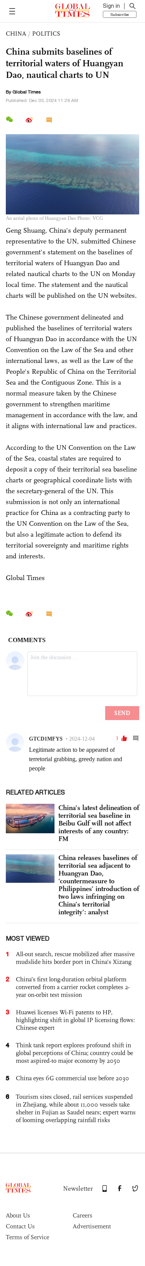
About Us (18, 1215)
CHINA (16, 33)
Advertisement (92, 1226)
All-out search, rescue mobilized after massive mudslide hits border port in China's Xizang (75, 957)
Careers (82, 1215)
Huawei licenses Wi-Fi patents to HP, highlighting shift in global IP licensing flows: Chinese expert (75, 1020)
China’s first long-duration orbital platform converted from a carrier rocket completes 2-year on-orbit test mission (73, 987)
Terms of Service (27, 1237)
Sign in (111, 6)
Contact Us (20, 1226)
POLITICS (46, 33)
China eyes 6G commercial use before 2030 (72, 1078)
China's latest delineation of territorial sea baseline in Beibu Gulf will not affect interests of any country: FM (98, 823)
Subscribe (120, 14)
